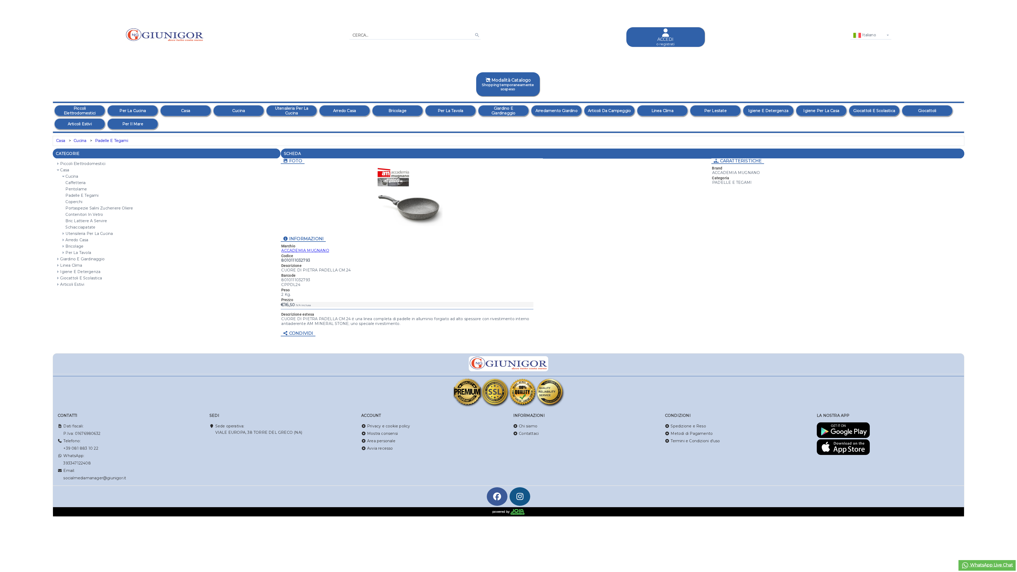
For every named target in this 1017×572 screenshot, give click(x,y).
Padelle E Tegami (111, 140)
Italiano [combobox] (868, 35)
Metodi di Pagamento (692, 433)
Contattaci (529, 433)
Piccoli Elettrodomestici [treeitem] (82, 163)
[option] (79, 110)
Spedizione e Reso (688, 426)
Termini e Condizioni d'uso (695, 441)
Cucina (80, 140)
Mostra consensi (382, 433)
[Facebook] (497, 496)
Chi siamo (528, 426)
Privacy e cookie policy (388, 426)
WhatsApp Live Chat (991, 564)
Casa (60, 140)
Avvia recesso (380, 448)
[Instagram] (520, 496)
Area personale (381, 441)
